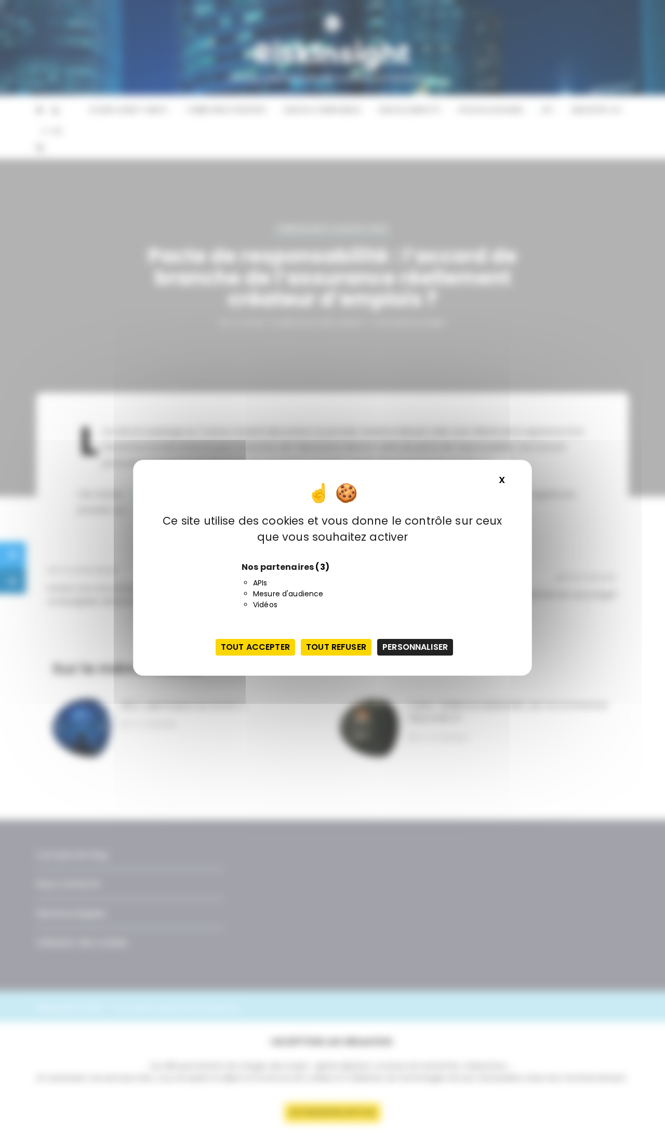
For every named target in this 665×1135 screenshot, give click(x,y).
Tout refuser (336, 647)
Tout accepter (255, 647)
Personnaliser (415, 647)
